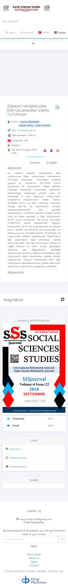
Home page (34, 554)
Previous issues (17, 457)
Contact (34, 565)
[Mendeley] (45, 151)
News (34, 561)
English (61, 32)
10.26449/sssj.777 (26, 130)
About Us (34, 558)
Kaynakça (13, 299)
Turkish (46, 32)
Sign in (12, 32)
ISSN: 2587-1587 (10, 21)
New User (28, 32)
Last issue (14, 448)
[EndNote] (51, 151)
